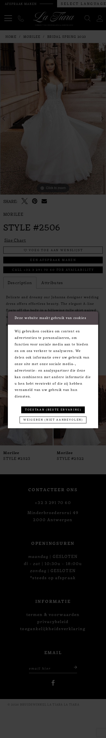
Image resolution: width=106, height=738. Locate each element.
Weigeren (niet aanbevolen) (53, 419)
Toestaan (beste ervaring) (53, 409)
